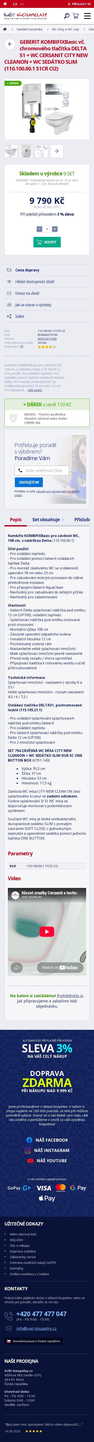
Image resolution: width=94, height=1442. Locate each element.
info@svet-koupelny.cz (36, 1328)
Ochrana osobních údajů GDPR (33, 1262)
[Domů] (6, 4)
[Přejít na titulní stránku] (25, 16)
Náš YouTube (52, 1161)
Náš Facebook (52, 1140)
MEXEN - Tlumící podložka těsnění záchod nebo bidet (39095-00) (45, 418)
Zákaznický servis (23, 1257)
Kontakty (16, 1268)
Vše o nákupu (20, 1245)
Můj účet (16, 1240)
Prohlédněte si (70, 995)
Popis (15, 519)
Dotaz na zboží (27, 293)
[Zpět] (9, 44)
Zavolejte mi (29, 482)
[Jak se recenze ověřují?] (22, 347)
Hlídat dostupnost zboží (34, 281)
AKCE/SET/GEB (47, 339)
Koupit (50, 242)
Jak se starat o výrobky (33, 304)
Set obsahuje (47, 519)
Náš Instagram (52, 1150)
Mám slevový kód (23, 1234)
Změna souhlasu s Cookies (29, 1274)
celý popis (35, 390)
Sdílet (19, 316)
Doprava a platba (23, 1251)
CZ (15, 4)
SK (22, 4)
